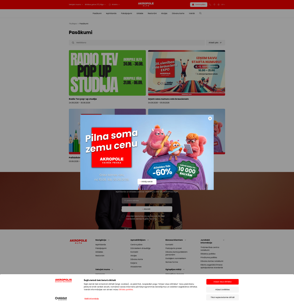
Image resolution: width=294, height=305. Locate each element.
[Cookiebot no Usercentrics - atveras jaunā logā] (67, 298)
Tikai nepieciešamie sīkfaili (222, 297)
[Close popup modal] (210, 118)
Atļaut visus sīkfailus (222, 281)
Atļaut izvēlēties (222, 289)
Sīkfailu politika (126, 289)
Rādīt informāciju (92, 298)
